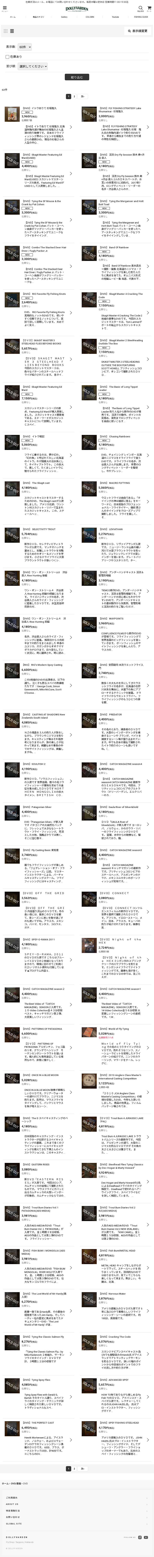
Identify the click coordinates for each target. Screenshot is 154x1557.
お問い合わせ (13, 1517)
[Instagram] (140, 1537)
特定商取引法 (13, 1511)
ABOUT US (12, 1504)
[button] (4, 9)
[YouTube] (146, 1537)
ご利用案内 (12, 1498)
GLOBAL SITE (14, 1524)
